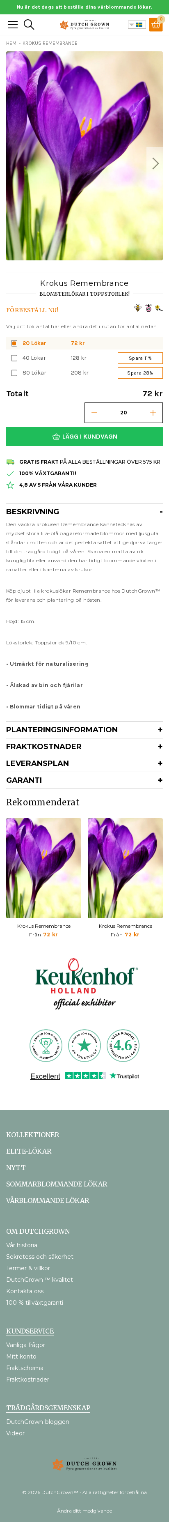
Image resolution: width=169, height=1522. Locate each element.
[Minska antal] (94, 412)
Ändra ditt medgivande (84, 1511)
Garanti (24, 780)
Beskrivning (32, 511)
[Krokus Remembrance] (43, 868)
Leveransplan (37, 763)
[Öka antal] (153, 412)
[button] (154, 163)
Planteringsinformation (62, 729)
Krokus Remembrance (44, 926)
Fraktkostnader (44, 746)
